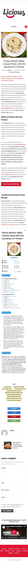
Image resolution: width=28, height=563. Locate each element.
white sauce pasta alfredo (14, 400)
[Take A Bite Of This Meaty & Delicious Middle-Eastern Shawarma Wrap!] (8, 445)
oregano (8, 299)
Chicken (4, 549)
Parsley (8, 306)
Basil (7, 301)
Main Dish (16, 261)
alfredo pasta (7, 386)
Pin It (15, 416)
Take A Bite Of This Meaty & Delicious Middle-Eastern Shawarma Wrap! (18, 445)
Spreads (7, 551)
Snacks (17, 553)
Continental (17, 262)
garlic (9, 284)
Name (2, 483)
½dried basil (8, 287)
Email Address (5, 490)
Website (3, 497)
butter (8, 280)
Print (15, 420)
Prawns (18, 551)
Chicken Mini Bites (6, 108)
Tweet (15, 408)
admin (9, 70)
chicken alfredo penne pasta (14, 394)
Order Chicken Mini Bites (11, 184)
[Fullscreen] (25, 537)
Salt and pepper (10, 292)
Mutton (17, 549)
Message (3, 468)
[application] (14, 532)
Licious (10, 142)
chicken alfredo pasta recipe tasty (14, 392)
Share (15, 412)
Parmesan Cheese (11, 290)
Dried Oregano (10, 289)
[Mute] (22, 537)
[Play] (3, 537)
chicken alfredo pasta (20, 388)
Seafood (10, 549)
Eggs (13, 551)
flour (8, 282)
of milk (8, 285)
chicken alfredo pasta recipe (14, 390)
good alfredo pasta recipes (14, 396)
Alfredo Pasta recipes (7, 224)
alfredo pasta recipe (19, 386)
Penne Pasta (11, 304)
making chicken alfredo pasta (14, 398)
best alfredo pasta (7, 388)
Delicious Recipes (15, 72)
